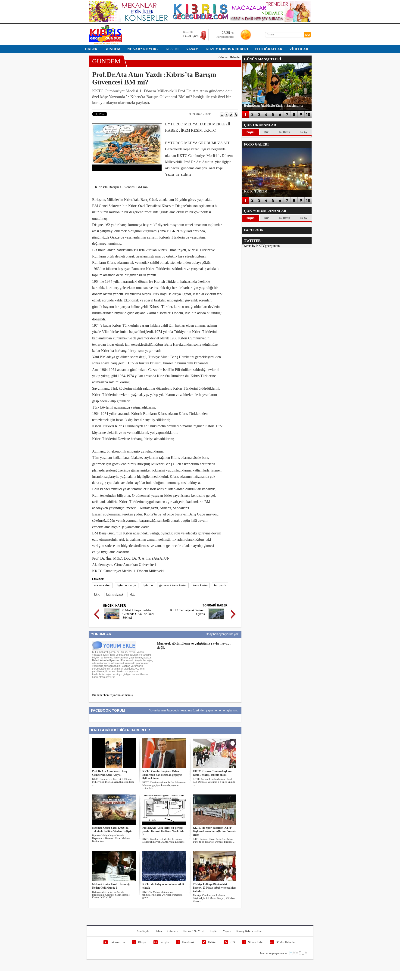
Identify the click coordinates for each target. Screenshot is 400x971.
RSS (232, 942)
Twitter (212, 942)
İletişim (164, 942)
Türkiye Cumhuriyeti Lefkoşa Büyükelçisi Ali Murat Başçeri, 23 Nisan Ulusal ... (214, 898)
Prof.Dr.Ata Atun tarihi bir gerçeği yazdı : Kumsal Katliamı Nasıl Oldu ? (163, 831)
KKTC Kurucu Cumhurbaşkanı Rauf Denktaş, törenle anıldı (212, 773)
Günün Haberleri (286, 942)
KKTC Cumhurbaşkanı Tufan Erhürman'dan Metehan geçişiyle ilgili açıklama (162, 775)
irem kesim (200, 585)
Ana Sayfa (143, 931)
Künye (142, 942)
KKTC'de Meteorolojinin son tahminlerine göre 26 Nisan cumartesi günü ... (162, 894)
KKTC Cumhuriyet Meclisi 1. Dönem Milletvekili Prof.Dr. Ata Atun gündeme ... (113, 782)
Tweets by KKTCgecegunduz (261, 246)
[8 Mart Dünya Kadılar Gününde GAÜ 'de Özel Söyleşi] (112, 620)
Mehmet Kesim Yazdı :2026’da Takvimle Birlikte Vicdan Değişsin (112, 829)
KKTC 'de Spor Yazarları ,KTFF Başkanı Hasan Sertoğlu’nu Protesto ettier (214, 831)
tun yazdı (220, 585)
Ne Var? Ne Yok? (193, 931)
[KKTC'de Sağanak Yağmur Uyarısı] (216, 620)
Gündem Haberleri (230, 57)
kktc (97, 594)
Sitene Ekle (255, 942)
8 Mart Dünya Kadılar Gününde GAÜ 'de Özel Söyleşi (138, 613)
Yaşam (227, 931)
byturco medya (126, 585)
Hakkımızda (117, 942)
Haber (158, 931)
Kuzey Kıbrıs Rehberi (249, 931)
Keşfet (214, 931)
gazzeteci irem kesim (173, 585)
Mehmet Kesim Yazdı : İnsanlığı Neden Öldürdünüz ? (111, 886)
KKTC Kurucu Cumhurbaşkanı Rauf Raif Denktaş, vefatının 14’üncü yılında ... (214, 782)
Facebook (188, 942)
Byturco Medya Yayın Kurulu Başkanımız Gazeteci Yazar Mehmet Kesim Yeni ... (111, 838)
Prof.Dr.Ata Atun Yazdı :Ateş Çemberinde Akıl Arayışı (109, 773)
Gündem (172, 931)
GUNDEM (106, 61)
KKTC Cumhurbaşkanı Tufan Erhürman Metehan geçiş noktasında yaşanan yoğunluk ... (164, 785)
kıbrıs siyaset (114, 594)
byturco (148, 585)
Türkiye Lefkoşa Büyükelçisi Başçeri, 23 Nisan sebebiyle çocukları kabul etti (214, 888)
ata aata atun (102, 585)
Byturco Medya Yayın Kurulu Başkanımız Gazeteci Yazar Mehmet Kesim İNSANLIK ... (111, 894)
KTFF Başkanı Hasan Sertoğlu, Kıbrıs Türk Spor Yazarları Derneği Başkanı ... (214, 840)
